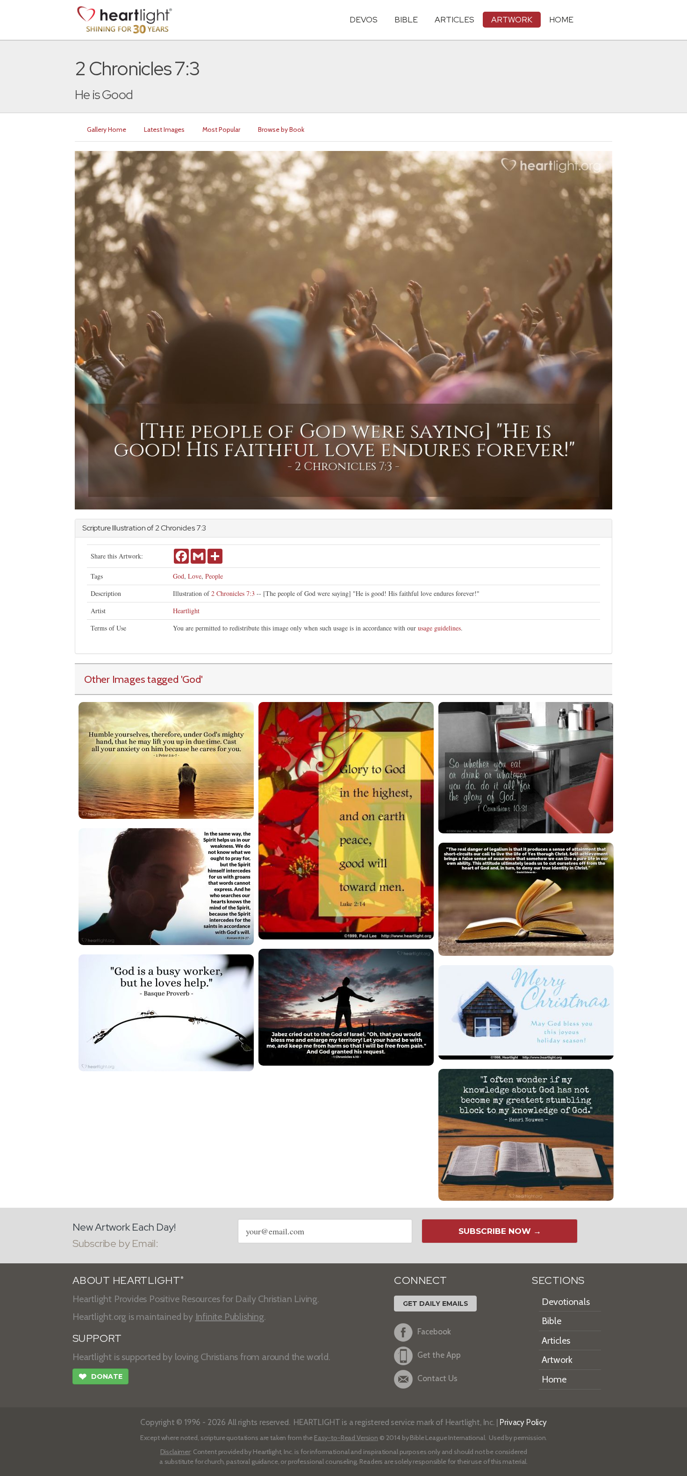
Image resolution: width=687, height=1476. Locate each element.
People (214, 576)
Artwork (511, 19)
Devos (364, 19)
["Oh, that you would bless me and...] (346, 1006)
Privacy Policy (523, 1422)
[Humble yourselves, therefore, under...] (166, 759)
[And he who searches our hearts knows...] (166, 885)
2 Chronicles (175, 528)
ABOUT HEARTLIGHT (128, 1280)
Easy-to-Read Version (346, 1437)
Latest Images (164, 129)
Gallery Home (106, 129)
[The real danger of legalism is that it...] (526, 898)
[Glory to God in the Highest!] (346, 819)
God (178, 576)
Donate (100, 1377)
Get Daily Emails (435, 1303)
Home (554, 1379)
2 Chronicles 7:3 (233, 593)
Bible (406, 19)
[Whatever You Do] (526, 766)
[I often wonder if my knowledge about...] (526, 1133)
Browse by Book (281, 129)
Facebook (434, 1331)
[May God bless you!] (526, 1011)
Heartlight (186, 610)
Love (194, 576)
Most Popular (221, 129)
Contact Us (437, 1378)
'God (191, 679)
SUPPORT (97, 1338)
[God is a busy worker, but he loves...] (166, 1011)
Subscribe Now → (499, 1231)
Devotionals (566, 1301)
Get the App (439, 1355)
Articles (454, 19)
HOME (561, 19)
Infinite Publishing (229, 1316)
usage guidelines (439, 627)
